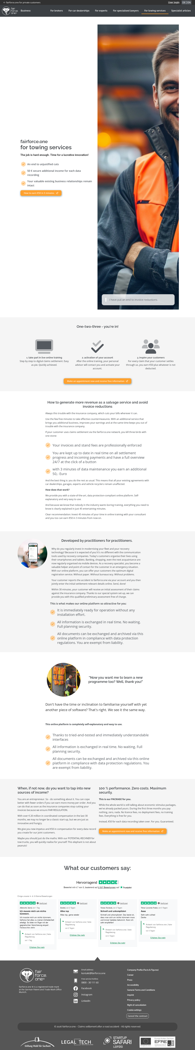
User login (173, 2)
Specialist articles (181, 10)
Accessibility (133, 985)
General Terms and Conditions (141, 990)
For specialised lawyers (126, 10)
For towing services (155, 10)
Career (130, 975)
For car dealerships (79, 10)
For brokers (56, 10)
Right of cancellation (136, 1005)
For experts (101, 10)
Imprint (130, 995)
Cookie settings (134, 1010)
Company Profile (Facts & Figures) (143, 970)
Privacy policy (133, 1000)
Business (26, 10)
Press (129, 980)
